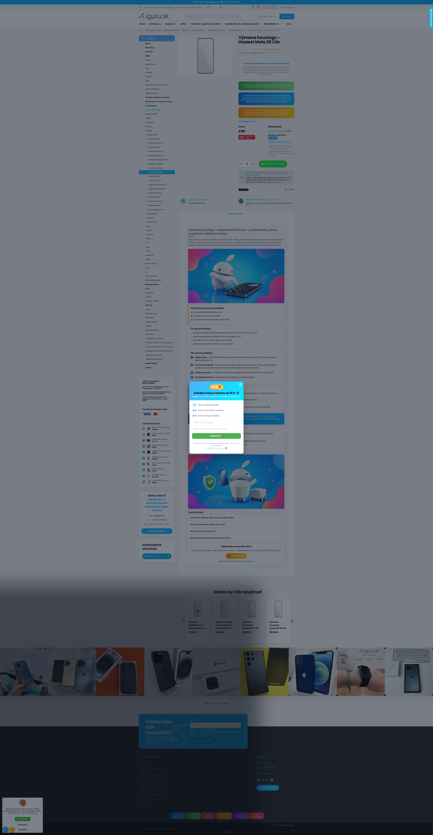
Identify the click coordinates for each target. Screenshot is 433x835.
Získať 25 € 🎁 (216, 436)
